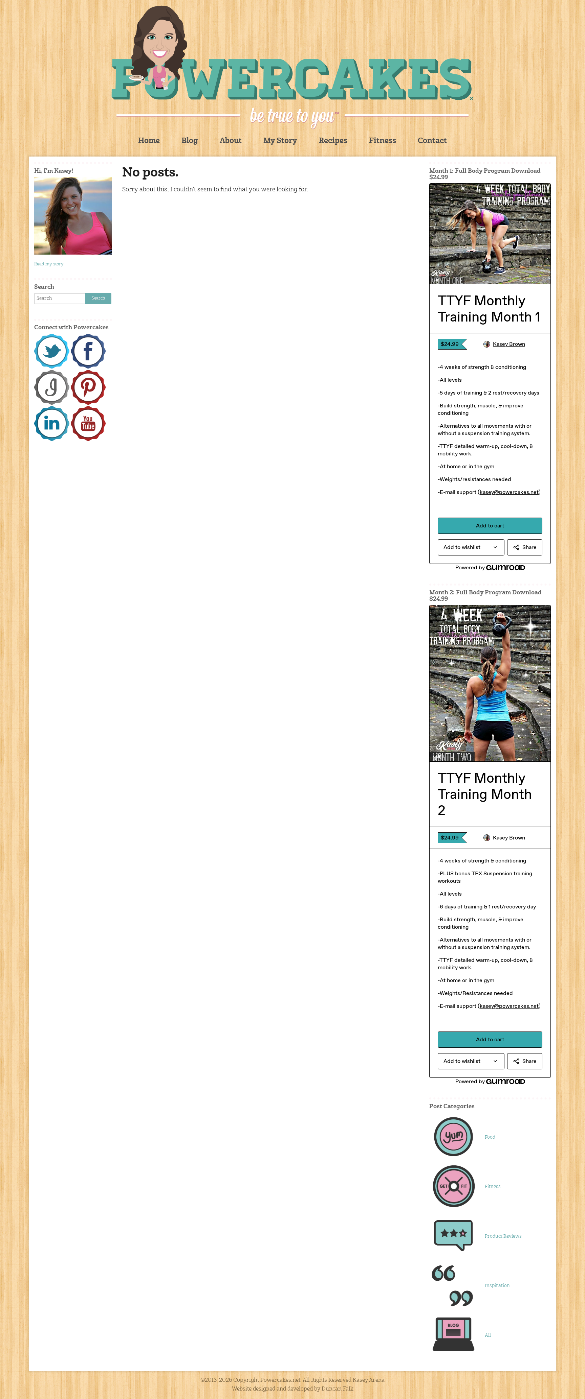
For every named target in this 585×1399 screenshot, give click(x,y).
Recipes (333, 141)
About (231, 141)
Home (149, 141)
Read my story (49, 264)
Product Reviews (503, 1236)
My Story (280, 141)
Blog (189, 141)
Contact (432, 141)
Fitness (382, 141)
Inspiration (497, 1285)
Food (490, 1137)
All (488, 1335)
